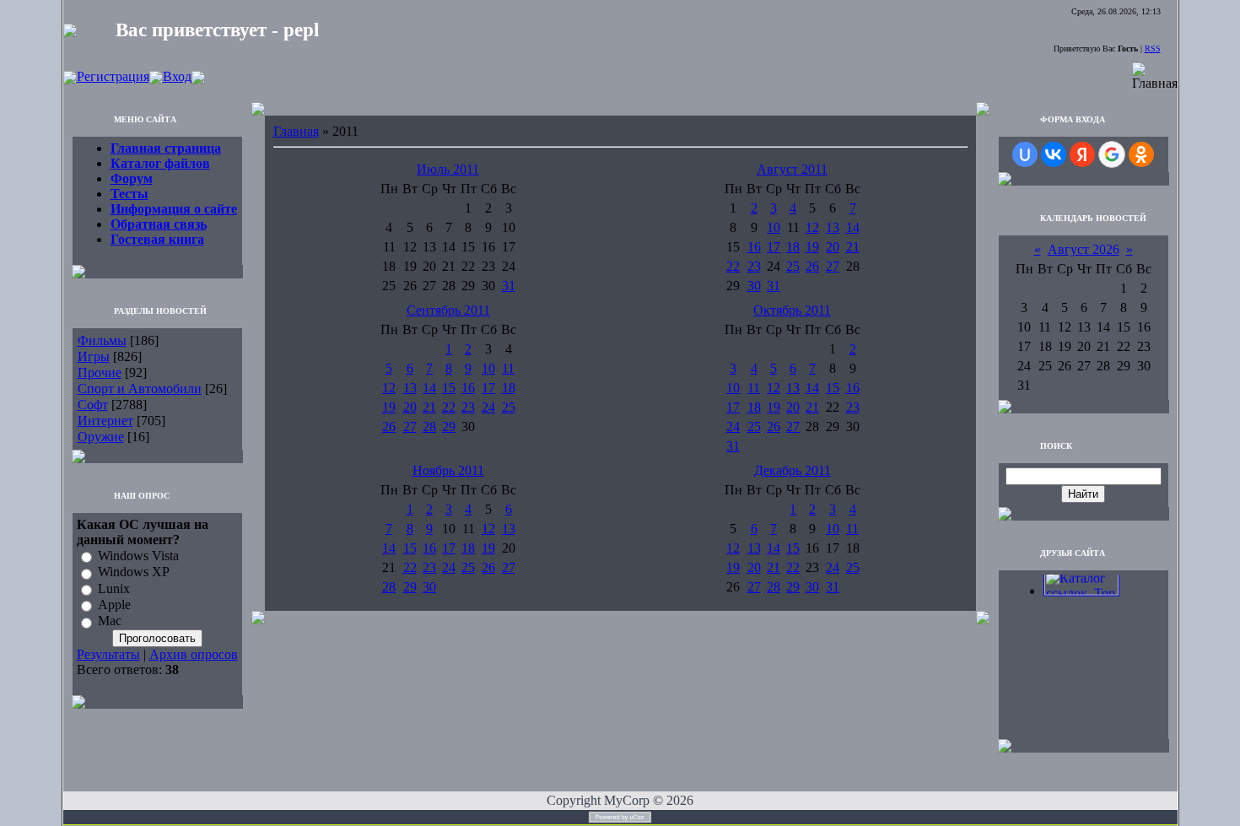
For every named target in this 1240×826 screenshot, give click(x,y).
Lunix (114, 588)
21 (853, 247)
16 (754, 247)
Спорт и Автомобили (140, 388)
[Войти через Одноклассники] (1141, 154)
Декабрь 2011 (792, 470)
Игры (94, 356)
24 (488, 407)
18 (793, 247)
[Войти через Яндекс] (1082, 154)
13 (832, 227)
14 (853, 227)
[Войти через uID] (1025, 154)
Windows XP (134, 572)
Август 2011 (792, 169)
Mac (109, 621)
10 (773, 227)
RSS (1153, 48)
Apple (114, 604)
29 (449, 426)
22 (733, 266)
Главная (296, 131)
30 (754, 285)
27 (832, 266)
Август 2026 (1083, 249)
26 (812, 266)
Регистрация (113, 76)
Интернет (105, 420)
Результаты (108, 654)
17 (773, 247)
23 (754, 266)
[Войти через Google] (1111, 154)
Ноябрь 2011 (448, 470)
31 (508, 285)
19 (812, 247)
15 (449, 388)
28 (429, 426)
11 (508, 368)
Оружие (101, 436)
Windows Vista (138, 555)
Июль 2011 (448, 169)
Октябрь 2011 (792, 310)
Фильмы (102, 340)
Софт (93, 404)
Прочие (99, 372)
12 (812, 227)
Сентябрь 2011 (448, 310)
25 (793, 266)
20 (832, 247)
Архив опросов (193, 654)
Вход (177, 76)
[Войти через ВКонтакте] (1053, 154)
